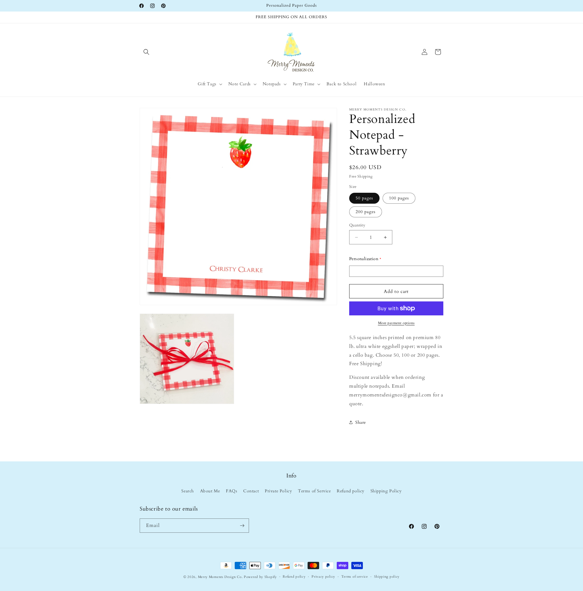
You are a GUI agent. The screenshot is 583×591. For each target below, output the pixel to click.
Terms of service (354, 576)
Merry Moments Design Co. (220, 577)
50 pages (364, 198)
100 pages (399, 198)
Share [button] (360, 422)
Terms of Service (314, 491)
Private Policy (278, 491)
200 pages (366, 212)
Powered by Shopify (260, 577)
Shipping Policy (386, 491)
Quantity (357, 225)
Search (187, 491)
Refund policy (350, 491)
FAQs (231, 491)
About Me (210, 491)
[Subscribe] (242, 525)
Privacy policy (323, 576)
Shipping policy (387, 576)
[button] (146, 52)
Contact (251, 491)
